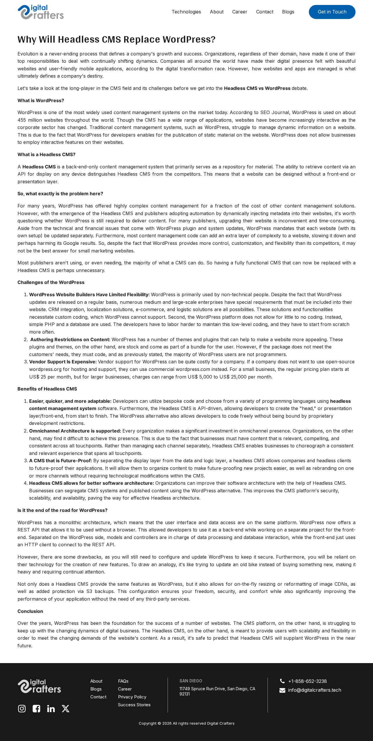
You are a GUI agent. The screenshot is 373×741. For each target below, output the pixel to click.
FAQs (123, 681)
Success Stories (134, 704)
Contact (264, 12)
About (217, 12)
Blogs (288, 12)
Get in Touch (332, 12)
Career (239, 12)
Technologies (186, 12)
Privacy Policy (132, 697)
